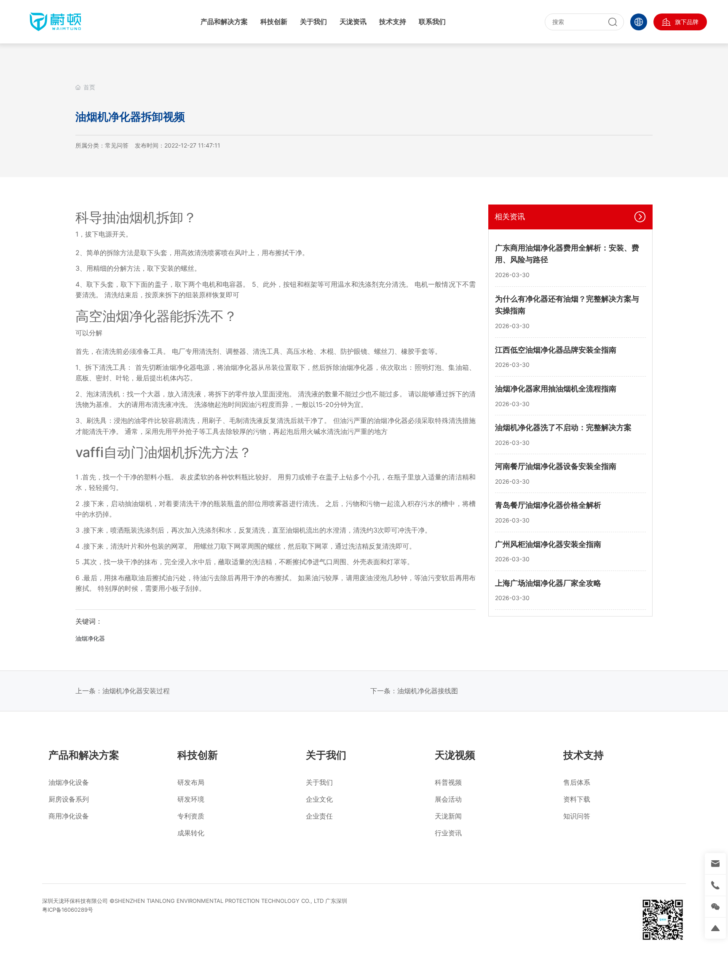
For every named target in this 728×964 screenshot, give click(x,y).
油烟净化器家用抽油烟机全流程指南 (555, 388)
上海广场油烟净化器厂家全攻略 (548, 583)
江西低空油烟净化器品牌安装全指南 (555, 349)
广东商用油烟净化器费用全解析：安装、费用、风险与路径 (567, 253)
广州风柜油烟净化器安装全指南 (548, 543)
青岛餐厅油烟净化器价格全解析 (548, 505)
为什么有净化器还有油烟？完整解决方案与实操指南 (567, 304)
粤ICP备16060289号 (67, 909)
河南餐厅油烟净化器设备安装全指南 (555, 466)
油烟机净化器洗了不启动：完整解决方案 (563, 427)
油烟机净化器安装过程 (136, 691)
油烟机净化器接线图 (427, 691)
